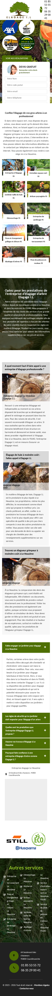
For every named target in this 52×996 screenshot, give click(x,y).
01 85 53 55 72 (47, 5)
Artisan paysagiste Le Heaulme (28, 903)
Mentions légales (42, 985)
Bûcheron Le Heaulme (28, 889)
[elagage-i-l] (18, 10)
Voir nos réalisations (17, 59)
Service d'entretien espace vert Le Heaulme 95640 (44, 891)
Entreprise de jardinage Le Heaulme (11, 926)
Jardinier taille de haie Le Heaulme (28, 917)
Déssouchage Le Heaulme (28, 878)
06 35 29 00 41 (47, 15)
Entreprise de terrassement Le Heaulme (11, 883)
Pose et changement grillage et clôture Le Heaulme (11, 904)
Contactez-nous (27, 989)
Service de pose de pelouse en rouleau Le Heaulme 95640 (44, 917)
